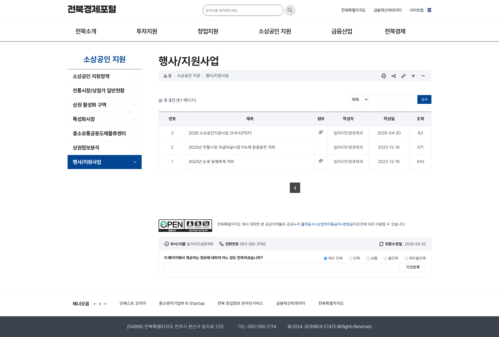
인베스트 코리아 (133, 303)
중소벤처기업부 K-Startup (182, 303)
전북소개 (85, 31)
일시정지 (101, 305)
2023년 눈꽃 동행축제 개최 (211, 161)
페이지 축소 (423, 76)
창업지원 (208, 31)
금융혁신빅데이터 (388, 10)
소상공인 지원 (275, 31)
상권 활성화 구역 (89, 105)
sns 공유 (393, 76)
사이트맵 (417, 10)
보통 (374, 258)
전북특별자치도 (353, 10)
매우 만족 (335, 258)
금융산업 (341, 31)
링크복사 (403, 76)
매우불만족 (417, 258)
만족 (356, 258)
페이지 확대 (413, 76)
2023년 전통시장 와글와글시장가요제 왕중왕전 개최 (232, 147)
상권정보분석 (86, 148)
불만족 (393, 258)
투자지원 (146, 31)
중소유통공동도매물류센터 (99, 133)
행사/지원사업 (87, 162)
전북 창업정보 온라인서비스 (240, 303)
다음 (106, 305)
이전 (96, 305)
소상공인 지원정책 (91, 76)
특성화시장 (84, 119)
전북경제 (395, 31)
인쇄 (384, 76)
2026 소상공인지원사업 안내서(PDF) (220, 133)
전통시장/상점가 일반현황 (98, 90)
